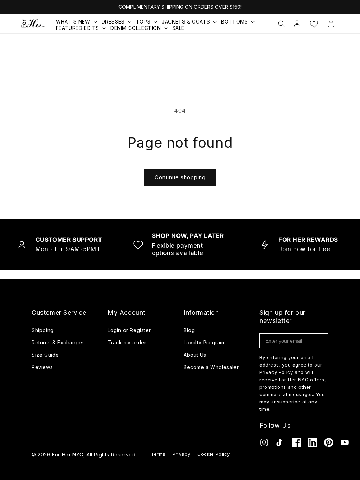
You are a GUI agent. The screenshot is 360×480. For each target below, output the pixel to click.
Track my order (127, 342)
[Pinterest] (328, 444)
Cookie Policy (213, 454)
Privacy (181, 454)
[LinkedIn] (312, 444)
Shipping (43, 330)
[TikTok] (280, 444)
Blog (189, 330)
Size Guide (45, 355)
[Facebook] (296, 444)
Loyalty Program (204, 342)
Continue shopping (180, 177)
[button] (77, 22)
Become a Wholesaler (211, 367)
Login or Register (129, 330)
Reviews (42, 367)
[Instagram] (264, 444)
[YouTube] (344, 444)
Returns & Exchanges (58, 342)
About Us (195, 355)
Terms (158, 454)
